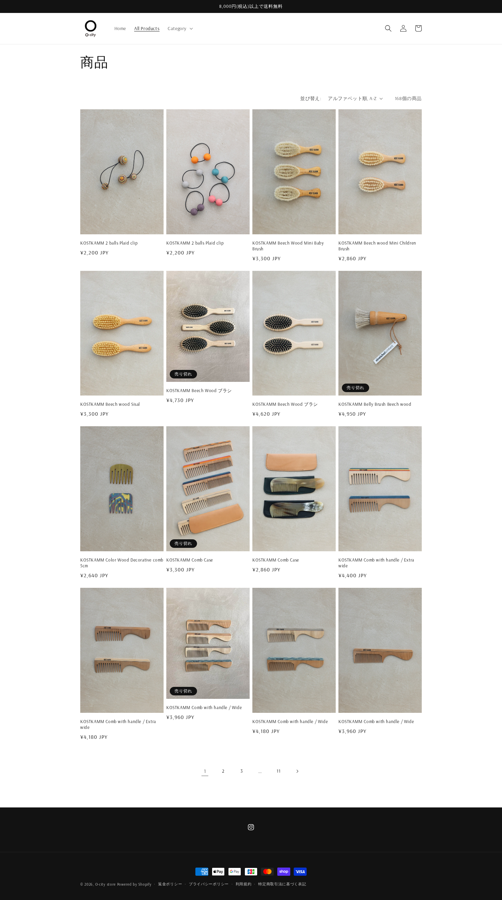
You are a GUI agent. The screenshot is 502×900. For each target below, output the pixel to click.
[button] (180, 28)
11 (278, 771)
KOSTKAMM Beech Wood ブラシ (199, 390)
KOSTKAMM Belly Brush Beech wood (375, 404)
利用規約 (244, 884)
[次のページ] (297, 771)
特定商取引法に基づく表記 (282, 884)
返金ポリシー (170, 884)
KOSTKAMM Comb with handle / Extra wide (376, 562)
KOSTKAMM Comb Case (189, 560)
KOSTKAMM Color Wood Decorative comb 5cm (122, 562)
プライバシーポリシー (209, 884)
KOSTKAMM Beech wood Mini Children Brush (377, 245)
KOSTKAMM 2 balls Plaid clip (109, 243)
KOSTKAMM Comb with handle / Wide (204, 707)
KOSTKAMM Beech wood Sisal (110, 404)
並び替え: (310, 98)
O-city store (105, 884)
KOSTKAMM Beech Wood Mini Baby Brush (288, 245)
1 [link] (205, 770)
